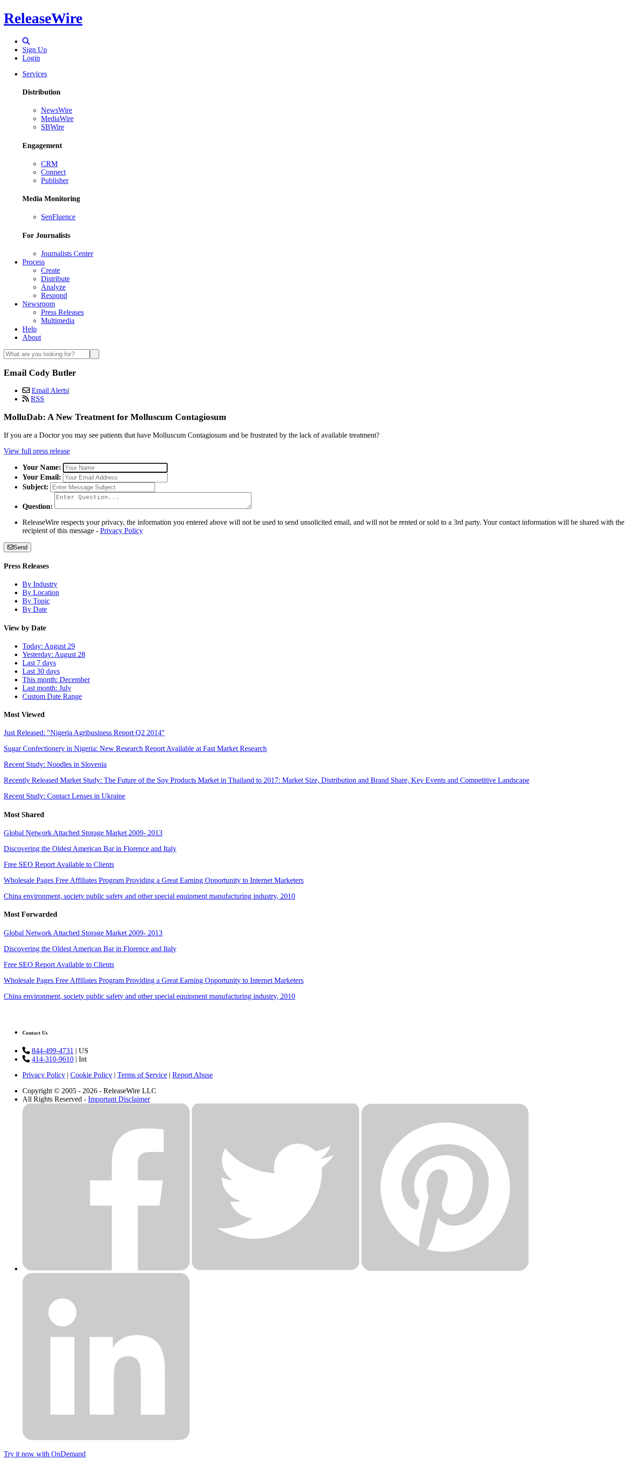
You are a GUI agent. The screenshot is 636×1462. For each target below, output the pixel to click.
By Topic (36, 601)
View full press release (37, 451)
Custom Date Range (52, 696)
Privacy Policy (121, 531)
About (31, 337)
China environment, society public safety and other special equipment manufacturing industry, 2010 (149, 896)
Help (29, 329)
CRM (49, 164)
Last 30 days (41, 671)
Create (50, 270)
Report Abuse (192, 1075)
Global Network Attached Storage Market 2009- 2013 (83, 833)
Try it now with (45, 1454)
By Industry (39, 584)
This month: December (56, 680)
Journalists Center (67, 253)
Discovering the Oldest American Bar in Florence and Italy (90, 849)
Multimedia (57, 321)
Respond (54, 295)
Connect (53, 172)
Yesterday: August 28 (53, 654)
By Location (40, 592)
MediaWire (57, 118)
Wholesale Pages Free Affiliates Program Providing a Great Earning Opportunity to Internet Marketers (154, 880)
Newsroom (38, 304)
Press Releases (62, 312)
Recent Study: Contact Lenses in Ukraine (64, 796)
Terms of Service (142, 1075)
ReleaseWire (43, 18)
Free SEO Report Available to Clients (59, 864)
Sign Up (34, 50)
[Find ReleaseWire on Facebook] (106, 1268)
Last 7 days (39, 663)
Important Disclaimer (119, 1099)
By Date (34, 609)
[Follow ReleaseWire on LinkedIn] (106, 1438)
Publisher (54, 180)
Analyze (53, 287)
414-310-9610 (53, 1059)
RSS (37, 399)
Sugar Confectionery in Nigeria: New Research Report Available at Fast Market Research (135, 748)
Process (33, 262)
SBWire (52, 127)
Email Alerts (50, 390)
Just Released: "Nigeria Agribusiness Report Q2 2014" (84, 733)
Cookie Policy (91, 1075)
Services (34, 74)
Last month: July (46, 688)
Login (31, 58)
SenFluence (58, 217)
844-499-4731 (53, 1051)
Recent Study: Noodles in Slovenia (55, 764)
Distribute (55, 279)
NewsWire (56, 110)
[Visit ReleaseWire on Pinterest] (445, 1268)
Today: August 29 (48, 646)
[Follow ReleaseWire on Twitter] (275, 1268)
